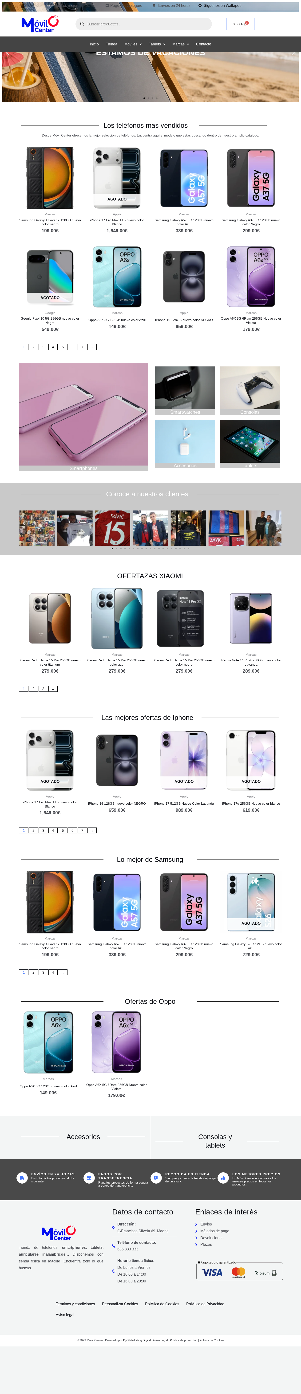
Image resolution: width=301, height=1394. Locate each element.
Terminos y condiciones (75, 1304)
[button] (133, 44)
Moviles (130, 44)
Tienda (111, 44)
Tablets (155, 44)
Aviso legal (65, 1315)
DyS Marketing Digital (137, 1340)
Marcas (178, 44)
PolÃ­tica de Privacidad (205, 1304)
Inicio (94, 44)
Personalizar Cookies (120, 1304)
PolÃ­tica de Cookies (162, 1304)
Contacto (203, 44)
